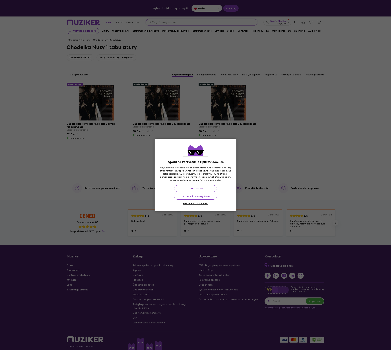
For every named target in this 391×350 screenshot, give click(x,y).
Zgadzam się (195, 188)
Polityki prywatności (210, 180)
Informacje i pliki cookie (195, 203)
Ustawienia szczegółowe (196, 196)
